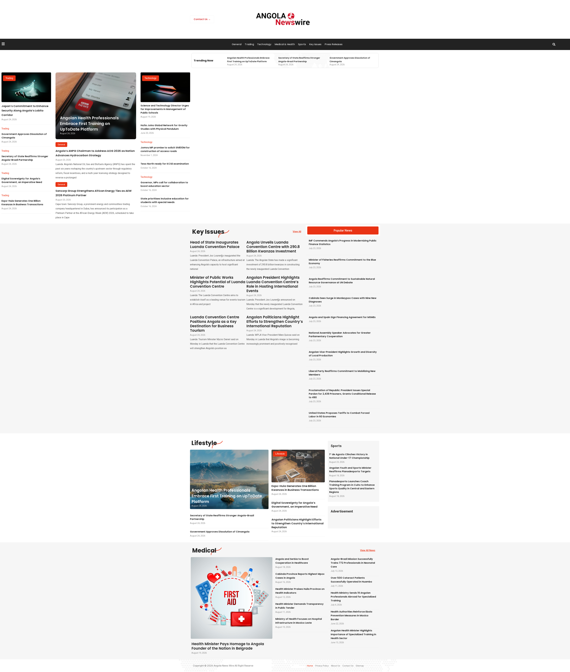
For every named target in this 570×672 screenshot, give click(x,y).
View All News (367, 550)
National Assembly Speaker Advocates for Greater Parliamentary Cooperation (340, 334)
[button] (553, 44)
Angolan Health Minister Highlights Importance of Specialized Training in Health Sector (353, 634)
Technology (264, 44)
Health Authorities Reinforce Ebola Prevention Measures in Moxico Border (351, 615)
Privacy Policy (322, 665)
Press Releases (333, 44)
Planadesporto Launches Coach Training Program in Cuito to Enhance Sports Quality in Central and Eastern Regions (352, 487)
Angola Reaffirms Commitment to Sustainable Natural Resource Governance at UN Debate (342, 280)
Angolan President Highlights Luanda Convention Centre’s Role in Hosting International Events (273, 284)
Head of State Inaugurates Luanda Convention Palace (214, 244)
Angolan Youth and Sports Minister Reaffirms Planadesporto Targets (350, 469)
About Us (335, 665)
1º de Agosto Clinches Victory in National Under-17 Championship (349, 456)
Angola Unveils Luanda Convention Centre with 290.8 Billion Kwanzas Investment (273, 247)
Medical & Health (285, 44)
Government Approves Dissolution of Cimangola (219, 531)
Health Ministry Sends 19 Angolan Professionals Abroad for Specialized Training (353, 596)
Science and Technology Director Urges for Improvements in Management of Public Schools (165, 109)
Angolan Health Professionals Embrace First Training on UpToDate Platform (89, 123)
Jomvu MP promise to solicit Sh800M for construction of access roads (165, 149)
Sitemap (360, 665)
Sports (302, 44)
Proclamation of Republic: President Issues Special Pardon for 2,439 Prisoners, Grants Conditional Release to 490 (342, 394)
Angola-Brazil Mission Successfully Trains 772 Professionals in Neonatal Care (353, 562)
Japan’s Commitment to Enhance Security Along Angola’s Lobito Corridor (24, 110)
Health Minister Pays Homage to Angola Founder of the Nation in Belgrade (227, 646)
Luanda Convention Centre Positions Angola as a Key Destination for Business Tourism (214, 324)
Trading (249, 44)
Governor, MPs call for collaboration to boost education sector (164, 184)
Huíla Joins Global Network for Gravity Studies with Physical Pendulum (164, 127)
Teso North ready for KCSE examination (165, 163)
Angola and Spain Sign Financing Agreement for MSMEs (342, 317)
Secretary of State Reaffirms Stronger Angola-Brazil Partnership (24, 158)
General (237, 44)
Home (310, 665)
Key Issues (315, 44)
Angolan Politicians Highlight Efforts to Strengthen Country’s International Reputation (274, 321)
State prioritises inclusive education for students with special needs (165, 200)
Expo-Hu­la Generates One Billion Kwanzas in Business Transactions (22, 202)
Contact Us (347, 665)
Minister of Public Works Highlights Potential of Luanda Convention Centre (217, 282)
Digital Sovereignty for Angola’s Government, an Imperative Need (21, 180)
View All (297, 231)
